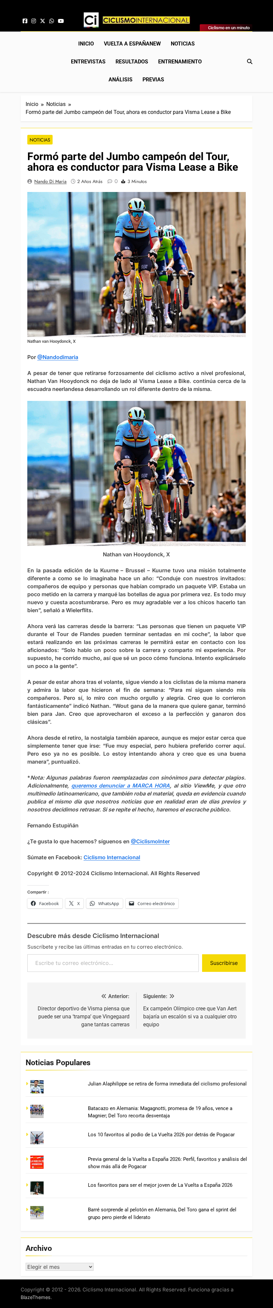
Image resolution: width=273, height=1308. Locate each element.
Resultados (132, 61)
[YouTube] (61, 21)
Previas (153, 79)
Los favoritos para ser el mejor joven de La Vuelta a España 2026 (160, 1185)
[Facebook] (25, 21)
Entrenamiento (180, 61)
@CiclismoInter (150, 841)
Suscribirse (224, 963)
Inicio (86, 44)
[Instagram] (33, 21)
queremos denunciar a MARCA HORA (120, 785)
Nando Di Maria (50, 181)
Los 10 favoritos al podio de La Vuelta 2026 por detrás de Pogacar (161, 1135)
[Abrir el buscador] (249, 61)
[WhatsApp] (51, 21)
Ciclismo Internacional (112, 857)
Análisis (121, 79)
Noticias (183, 44)
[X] (42, 21)
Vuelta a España (132, 44)
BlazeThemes (36, 1297)
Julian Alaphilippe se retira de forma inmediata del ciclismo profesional (167, 1084)
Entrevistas (88, 61)
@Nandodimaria (57, 357)
